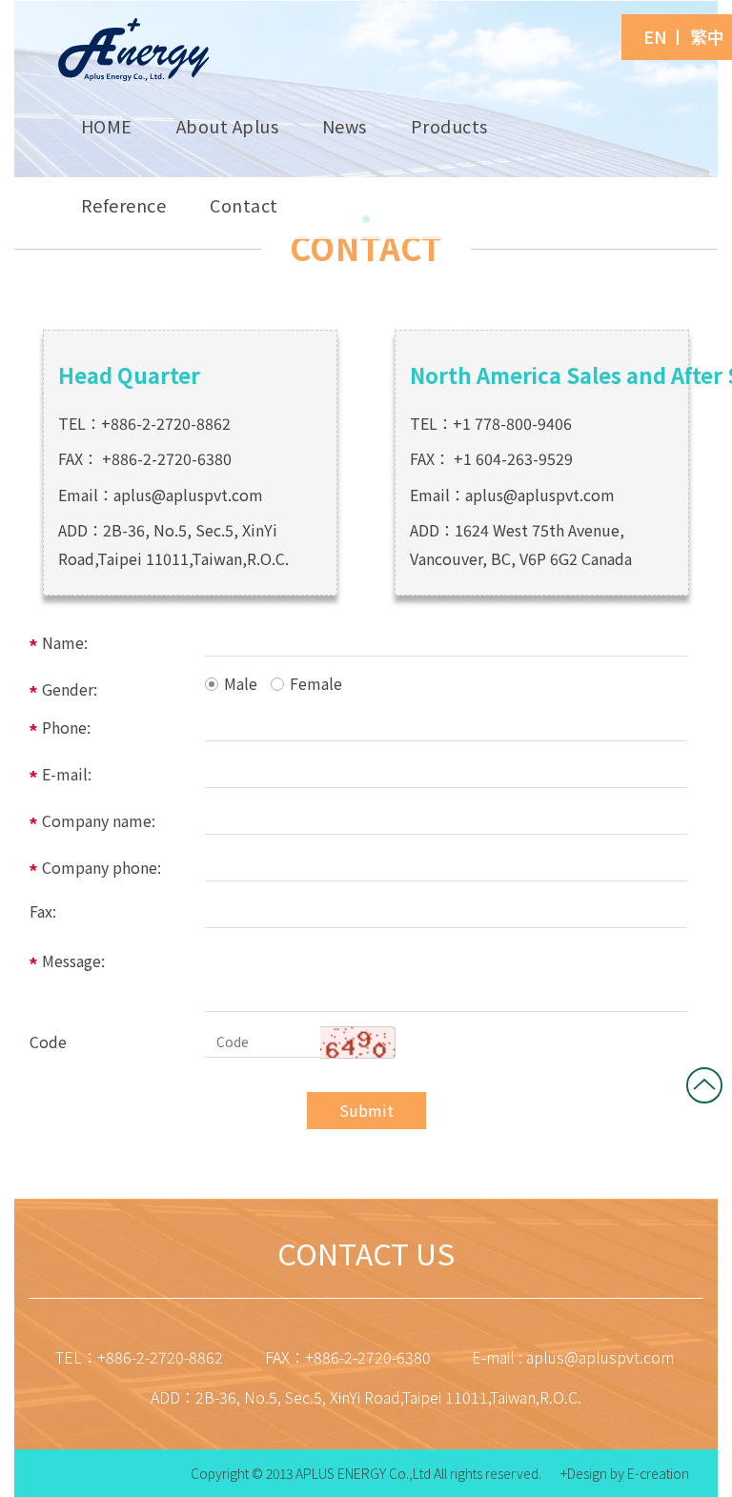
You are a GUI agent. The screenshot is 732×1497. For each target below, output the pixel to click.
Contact (244, 204)
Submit (366, 1110)
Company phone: (101, 867)
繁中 (707, 37)
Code (48, 1041)
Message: (73, 960)
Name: (65, 642)
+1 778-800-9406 (512, 423)
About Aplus (227, 125)
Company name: (98, 820)
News (344, 125)
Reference (124, 204)
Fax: (43, 911)
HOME (106, 125)
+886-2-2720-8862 (166, 423)
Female (316, 684)
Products (449, 125)
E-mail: (67, 773)
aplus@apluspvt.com (188, 494)
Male (240, 684)
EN (655, 37)
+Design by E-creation (624, 1473)
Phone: (66, 727)
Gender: (69, 689)
